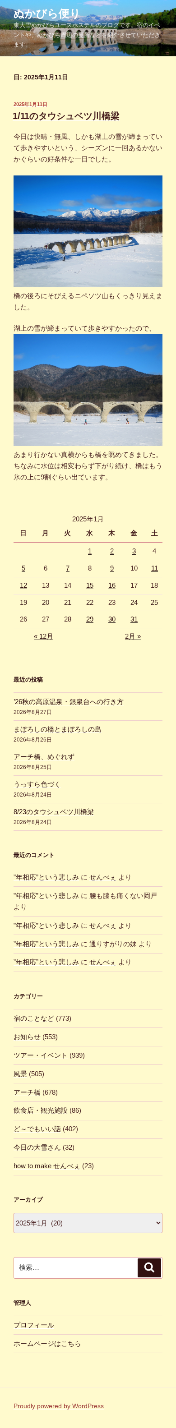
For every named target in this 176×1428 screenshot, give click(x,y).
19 (23, 602)
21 (67, 602)
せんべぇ (102, 877)
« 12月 (43, 636)
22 (89, 602)
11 (154, 568)
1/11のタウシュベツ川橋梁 (66, 116)
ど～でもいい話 (37, 1129)
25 (154, 602)
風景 (20, 1074)
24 (134, 602)
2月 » (133, 636)
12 (23, 585)
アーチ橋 (27, 1092)
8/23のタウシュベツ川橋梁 (54, 811)
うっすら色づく (37, 784)
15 (89, 585)
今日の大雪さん (37, 1147)
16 (112, 585)
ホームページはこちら (47, 1343)
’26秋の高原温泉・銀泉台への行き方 (69, 701)
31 (134, 619)
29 (89, 619)
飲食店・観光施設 (41, 1110)
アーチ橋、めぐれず (44, 756)
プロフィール (34, 1325)
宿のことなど (34, 1018)
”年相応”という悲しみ (46, 877)
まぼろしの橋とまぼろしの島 (58, 729)
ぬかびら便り (47, 13)
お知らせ (27, 1037)
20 (45, 602)
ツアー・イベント (41, 1055)
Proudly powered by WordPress (59, 1406)
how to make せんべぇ (47, 1166)
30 (112, 619)
